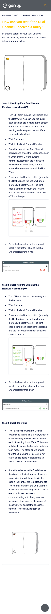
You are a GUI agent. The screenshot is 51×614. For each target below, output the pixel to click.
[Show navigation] (45, 608)
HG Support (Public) (10, 15)
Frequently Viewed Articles (32, 15)
